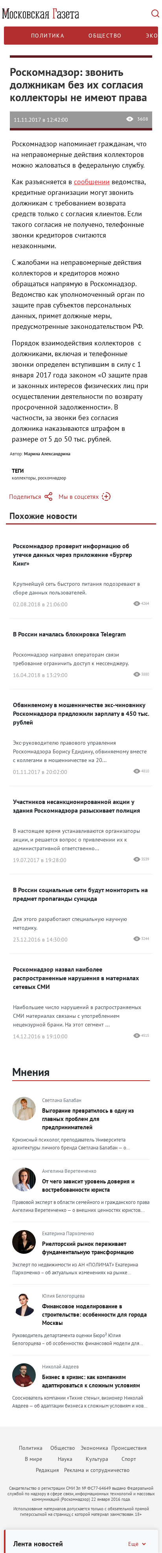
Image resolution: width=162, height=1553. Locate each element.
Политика (47, 35)
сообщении (92, 181)
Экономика (94, 1447)
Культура (97, 1458)
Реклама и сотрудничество (97, 1470)
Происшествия (129, 1447)
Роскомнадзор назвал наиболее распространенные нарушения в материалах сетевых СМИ (76, 978)
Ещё (133, 1543)
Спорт (129, 1458)
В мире (33, 1458)
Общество (105, 35)
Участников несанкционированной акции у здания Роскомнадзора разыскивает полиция (76, 806)
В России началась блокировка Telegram (69, 634)
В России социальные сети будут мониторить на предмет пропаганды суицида (80, 894)
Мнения (31, 1071)
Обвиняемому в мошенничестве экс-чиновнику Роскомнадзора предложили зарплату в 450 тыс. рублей (81, 713)
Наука (65, 1458)
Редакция (47, 1470)
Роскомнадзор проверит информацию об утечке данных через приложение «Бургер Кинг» (72, 554)
